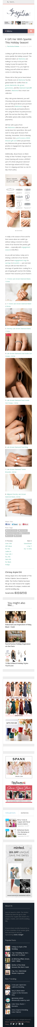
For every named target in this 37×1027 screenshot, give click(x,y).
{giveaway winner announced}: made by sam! (21, 999)
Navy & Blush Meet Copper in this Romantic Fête (20, 993)
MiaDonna (22, 59)
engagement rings (20, 260)
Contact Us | (13, 1022)
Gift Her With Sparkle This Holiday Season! (18, 40)
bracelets (16, 263)
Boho (7, 830)
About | (7, 1022)
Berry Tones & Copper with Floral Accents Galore (23, 822)
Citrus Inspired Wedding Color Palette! (20, 1011)
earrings (8, 263)
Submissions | (21, 1022)
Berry (7, 820)
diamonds (13, 85)
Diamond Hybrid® (25, 88)
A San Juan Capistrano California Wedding (19, 986)
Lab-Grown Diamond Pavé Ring (17, 447)
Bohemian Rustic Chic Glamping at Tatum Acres (23, 832)
